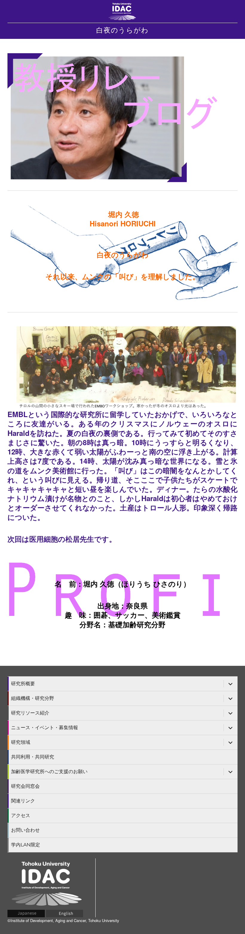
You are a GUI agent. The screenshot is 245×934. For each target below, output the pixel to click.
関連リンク (23, 801)
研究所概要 (23, 683)
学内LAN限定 (25, 845)
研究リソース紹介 (30, 713)
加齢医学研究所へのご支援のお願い (49, 771)
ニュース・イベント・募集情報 (44, 727)
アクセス (20, 815)
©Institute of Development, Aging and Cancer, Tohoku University (63, 920)
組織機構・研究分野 (32, 698)
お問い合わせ (25, 830)
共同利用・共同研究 (32, 757)
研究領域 (20, 742)
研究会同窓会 (25, 786)
